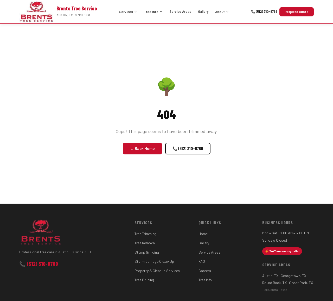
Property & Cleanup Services (157, 270)
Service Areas (180, 11)
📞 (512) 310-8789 (264, 11)
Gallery (203, 11)
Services (126, 12)
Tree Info (151, 12)
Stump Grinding (147, 252)
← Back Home (142, 148)
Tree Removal (145, 243)
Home (203, 233)
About (220, 12)
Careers (204, 270)
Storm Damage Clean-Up (154, 261)
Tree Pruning (144, 280)
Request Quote (297, 12)
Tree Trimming (145, 233)
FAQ (201, 261)
